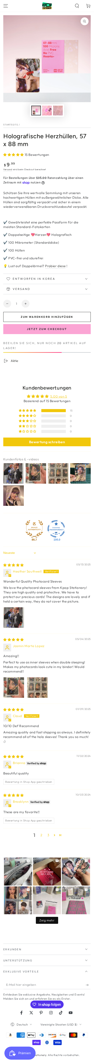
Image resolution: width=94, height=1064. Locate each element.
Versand (7, 169)
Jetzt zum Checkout (47, 329)
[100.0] (56, 529)
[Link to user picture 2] (37, 687)
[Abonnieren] (88, 985)
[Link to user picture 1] (13, 617)
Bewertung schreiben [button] (47, 442)
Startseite (10, 124)
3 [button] (48, 835)
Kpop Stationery (35, 1055)
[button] (77, 6)
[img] (13, 565)
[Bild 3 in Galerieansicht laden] (58, 110)
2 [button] (41, 835)
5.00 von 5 (58, 396)
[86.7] (34, 529)
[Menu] (5, 6)
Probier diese (55, 266)
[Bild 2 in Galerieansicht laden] (47, 110)
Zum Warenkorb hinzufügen (47, 316)
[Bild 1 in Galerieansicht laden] (36, 110)
